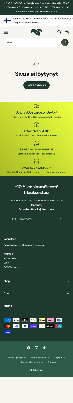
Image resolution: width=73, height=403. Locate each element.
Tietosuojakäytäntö (17, 357)
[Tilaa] (60, 219)
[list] (36, 20)
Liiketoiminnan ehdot (40, 357)
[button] (6, 32)
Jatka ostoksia (36, 85)
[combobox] (36, 42)
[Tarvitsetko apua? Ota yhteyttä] (59, 32)
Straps (40, 370)
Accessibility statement (32, 362)
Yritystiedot (59, 357)
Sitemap (52, 362)
